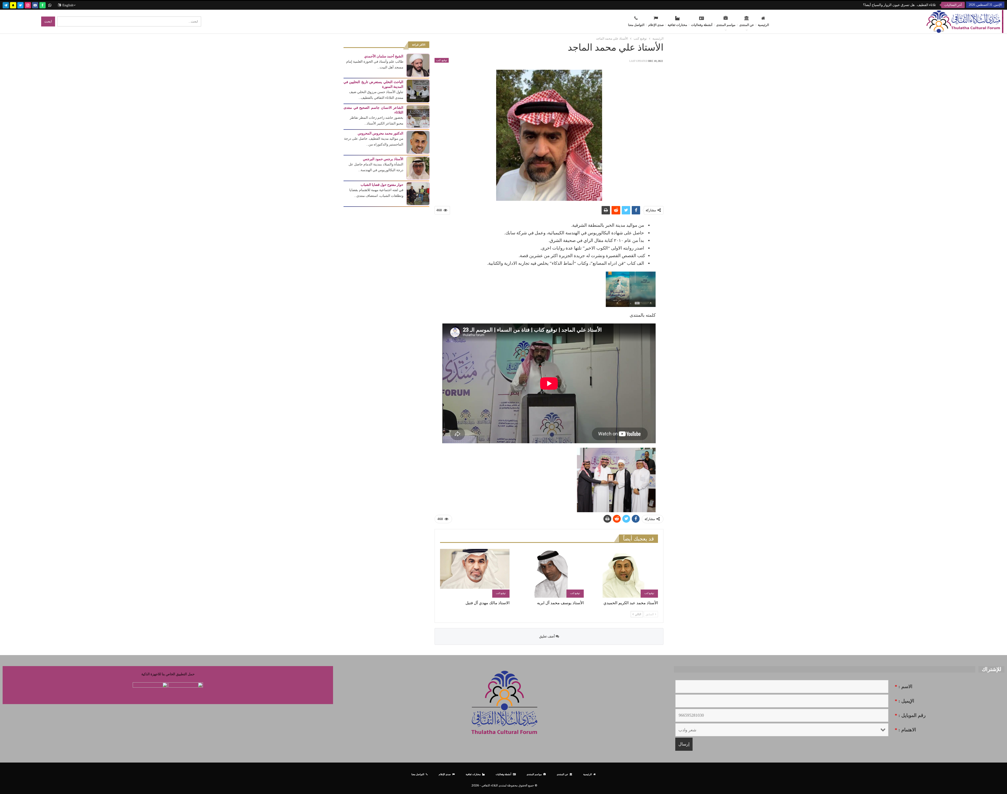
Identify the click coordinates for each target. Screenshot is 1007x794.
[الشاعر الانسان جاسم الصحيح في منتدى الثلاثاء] (418, 116)
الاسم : (903, 686)
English (67, 5)
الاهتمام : (905, 729)
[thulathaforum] (42, 4)
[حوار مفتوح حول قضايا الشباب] (418, 193)
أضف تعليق (547, 636)
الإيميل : (904, 701)
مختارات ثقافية (677, 25)
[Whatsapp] (50, 4)
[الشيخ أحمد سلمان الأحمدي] (418, 65)
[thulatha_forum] (28, 4)
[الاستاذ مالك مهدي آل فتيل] (475, 573)
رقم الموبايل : (910, 715)
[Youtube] (35, 4)
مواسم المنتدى (725, 25)
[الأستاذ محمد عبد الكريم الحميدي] (623, 573)
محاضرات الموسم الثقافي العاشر (912, 5)
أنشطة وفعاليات (701, 25)
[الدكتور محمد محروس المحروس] (418, 142)
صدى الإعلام (656, 25)
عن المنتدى (746, 25)
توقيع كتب (441, 60)
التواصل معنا (636, 25)
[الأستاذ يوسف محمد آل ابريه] (549, 573)
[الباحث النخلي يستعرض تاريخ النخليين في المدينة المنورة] (418, 91)
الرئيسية (763, 25)
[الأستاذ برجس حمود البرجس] (418, 168)
